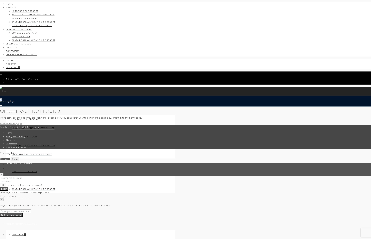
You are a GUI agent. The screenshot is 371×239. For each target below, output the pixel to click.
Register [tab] (10, 168)
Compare (5, 159)
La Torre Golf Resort (25, 11)
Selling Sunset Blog (18, 43)
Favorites (13, 67)
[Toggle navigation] (1, 74)
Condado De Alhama (24, 33)
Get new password (11, 215)
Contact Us (12, 51)
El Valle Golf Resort (25, 18)
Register (11, 64)
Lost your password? (31, 185)
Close (15, 159)
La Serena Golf (21, 36)
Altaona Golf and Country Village (33, 14)
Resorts (11, 7)
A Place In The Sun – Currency (22, 79)
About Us (11, 47)
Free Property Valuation (21, 54)
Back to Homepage (11, 123)
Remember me (11, 185)
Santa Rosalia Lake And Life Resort (33, 22)
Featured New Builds (19, 29)
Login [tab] (9, 164)
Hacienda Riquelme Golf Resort (32, 25)
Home (9, 3)
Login (9, 60)
